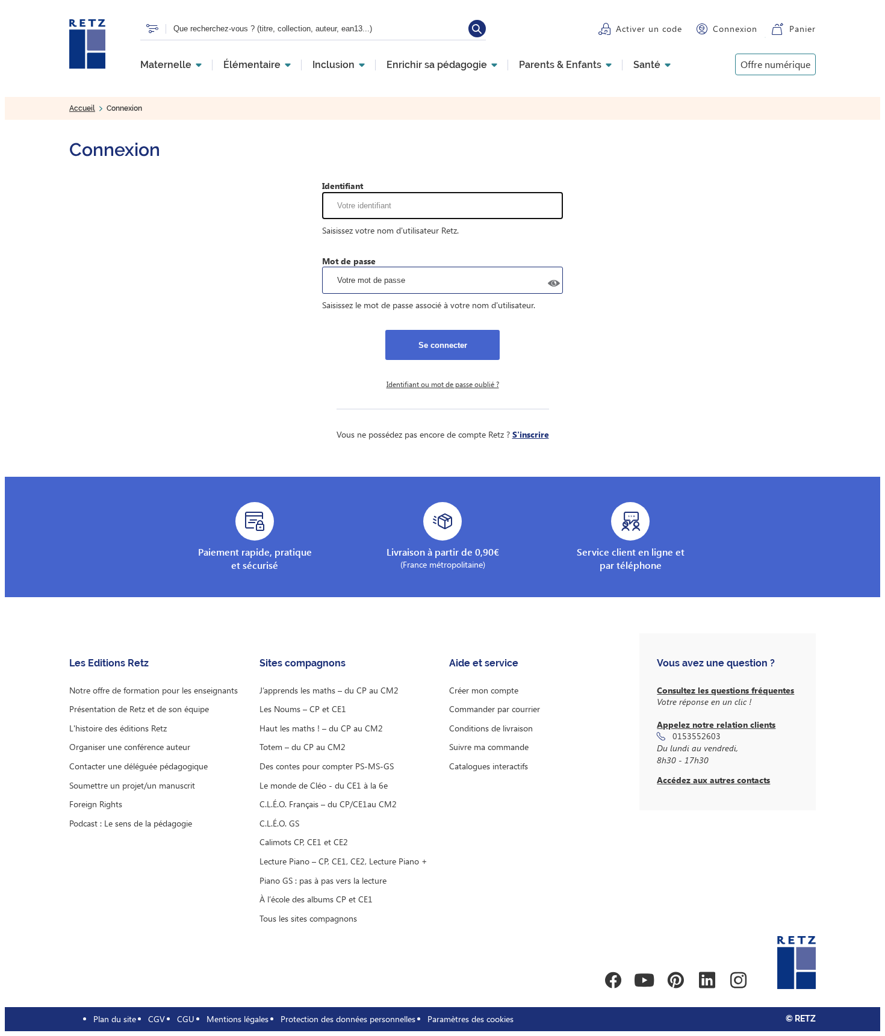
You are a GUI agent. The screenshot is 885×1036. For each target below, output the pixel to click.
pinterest (675, 980)
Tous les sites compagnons (308, 918)
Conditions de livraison (491, 728)
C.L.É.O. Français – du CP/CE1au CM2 (328, 804)
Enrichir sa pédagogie (437, 65)
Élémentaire (252, 65)
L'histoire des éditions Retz (118, 728)
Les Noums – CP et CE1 (302, 709)
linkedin (707, 980)
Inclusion (333, 65)
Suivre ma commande (489, 746)
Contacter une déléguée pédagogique (138, 766)
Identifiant (342, 185)
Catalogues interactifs (488, 766)
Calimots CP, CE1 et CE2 (303, 842)
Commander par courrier (494, 709)
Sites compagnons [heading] (302, 663)
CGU (185, 1019)
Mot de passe (349, 261)
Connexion (735, 28)
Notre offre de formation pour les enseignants (153, 690)
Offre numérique (775, 64)
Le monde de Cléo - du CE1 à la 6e (323, 785)
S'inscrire (530, 434)
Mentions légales (237, 1019)
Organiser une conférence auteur (129, 746)
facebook (613, 980)
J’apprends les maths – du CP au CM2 (329, 690)
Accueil (82, 108)
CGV (156, 1019)
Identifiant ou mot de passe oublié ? (443, 384)
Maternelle (165, 65)
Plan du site (114, 1019)
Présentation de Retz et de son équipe (139, 709)
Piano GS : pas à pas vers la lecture (323, 880)
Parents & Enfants (560, 65)
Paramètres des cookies (470, 1019)
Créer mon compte (483, 690)
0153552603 (696, 736)
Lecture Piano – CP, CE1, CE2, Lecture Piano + (343, 861)
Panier (802, 28)
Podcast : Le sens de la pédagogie (130, 823)
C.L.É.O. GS (279, 823)
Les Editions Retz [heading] (109, 663)
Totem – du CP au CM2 (302, 746)
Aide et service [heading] (483, 663)
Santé (646, 65)
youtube (644, 980)
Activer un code (649, 28)
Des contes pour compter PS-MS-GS (326, 766)
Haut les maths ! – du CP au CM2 (321, 728)
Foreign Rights (95, 804)
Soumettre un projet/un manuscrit (132, 785)
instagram (738, 980)
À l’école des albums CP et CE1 (316, 899)
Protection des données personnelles (348, 1019)
